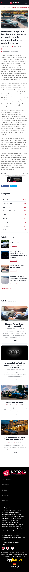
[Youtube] (3, 548)
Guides (5, 214)
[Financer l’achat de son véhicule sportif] (5, 269)
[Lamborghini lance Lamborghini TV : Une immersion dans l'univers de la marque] (5, 255)
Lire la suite (13, 246)
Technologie (6, 226)
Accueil (3, 7)
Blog (8, 7)
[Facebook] (7, 548)
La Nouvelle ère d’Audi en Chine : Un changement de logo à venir (14, 365)
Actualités (5, 51)
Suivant (25, 173)
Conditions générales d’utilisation (14, 554)
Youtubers (6, 230)
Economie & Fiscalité (13, 51)
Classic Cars (6, 207)
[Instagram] (12, 548)
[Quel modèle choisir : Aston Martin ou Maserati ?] (14, 427)
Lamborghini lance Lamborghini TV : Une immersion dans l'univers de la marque (18, 254)
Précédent (4, 173)
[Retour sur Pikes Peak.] (14, 392)
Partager (5, 186)
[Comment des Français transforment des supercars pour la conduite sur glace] (5, 280)
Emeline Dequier (7, 46)
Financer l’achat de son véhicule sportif (17, 266)
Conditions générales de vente (18, 556)
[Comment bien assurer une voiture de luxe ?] (5, 244)
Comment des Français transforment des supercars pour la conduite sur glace (18, 278)
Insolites (5, 218)
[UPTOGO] (14, 2)
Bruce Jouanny (7, 203)
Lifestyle (5, 222)
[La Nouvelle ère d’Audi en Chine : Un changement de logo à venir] (14, 353)
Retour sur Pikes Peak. (14, 402)
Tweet (14, 186)
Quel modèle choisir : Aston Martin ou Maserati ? (14, 439)
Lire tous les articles (6, 288)
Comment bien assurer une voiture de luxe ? (18, 242)
